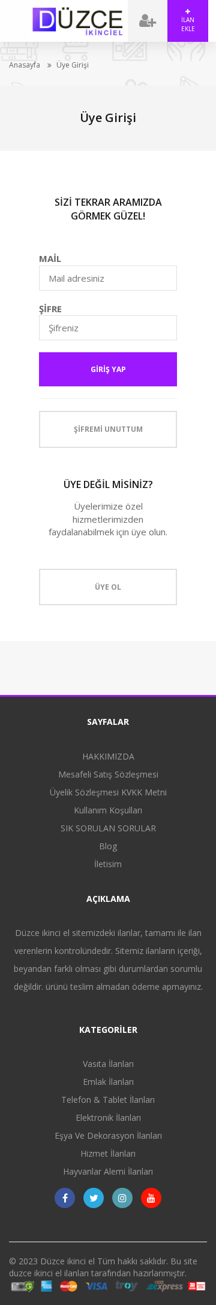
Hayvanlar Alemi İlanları (108, 1171)
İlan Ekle (188, 24)
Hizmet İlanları (108, 1153)
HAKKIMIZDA (108, 756)
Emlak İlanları (108, 1081)
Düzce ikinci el (67, 1261)
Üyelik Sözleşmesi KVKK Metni (108, 792)
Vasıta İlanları (108, 1063)
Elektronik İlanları (108, 1117)
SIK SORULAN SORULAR (108, 828)
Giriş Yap (108, 369)
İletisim (108, 864)
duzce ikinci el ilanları (49, 1273)
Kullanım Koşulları (108, 810)
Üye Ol (108, 587)
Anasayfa (24, 65)
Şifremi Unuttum (108, 429)
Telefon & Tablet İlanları (108, 1099)
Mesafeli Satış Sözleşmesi (108, 774)
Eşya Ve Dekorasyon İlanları (108, 1135)
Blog (108, 846)
